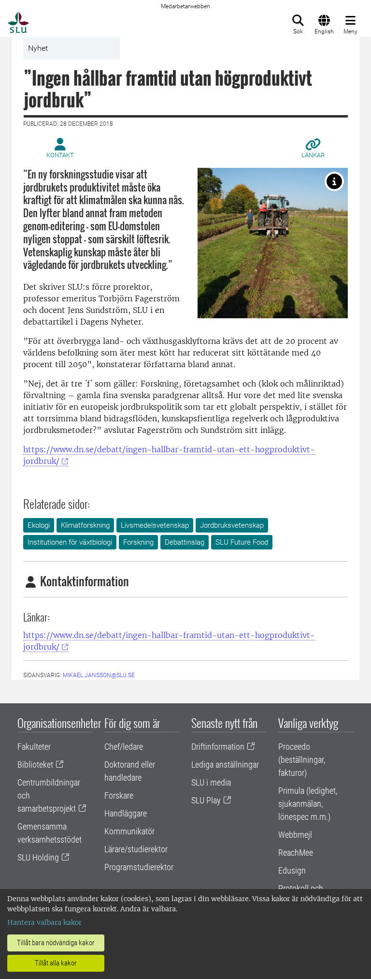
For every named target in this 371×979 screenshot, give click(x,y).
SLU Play (206, 800)
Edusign (292, 870)
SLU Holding (38, 857)
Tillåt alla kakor (56, 963)
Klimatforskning (85, 525)
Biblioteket (35, 764)
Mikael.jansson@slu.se (99, 675)
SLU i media (211, 782)
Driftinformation (217, 747)
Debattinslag (184, 542)
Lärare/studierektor (136, 849)
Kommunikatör (129, 831)
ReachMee (295, 852)
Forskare (118, 795)
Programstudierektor (138, 867)
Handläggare (125, 813)
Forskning (138, 542)
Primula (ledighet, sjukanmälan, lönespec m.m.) (307, 804)
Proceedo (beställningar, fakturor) (301, 760)
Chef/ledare (123, 747)
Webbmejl (295, 835)
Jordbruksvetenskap (232, 525)
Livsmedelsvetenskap (155, 525)
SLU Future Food (241, 542)
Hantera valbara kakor (44, 922)
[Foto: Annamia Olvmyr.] (334, 181)
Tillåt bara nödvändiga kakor (56, 942)
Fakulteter (34, 747)
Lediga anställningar (225, 764)
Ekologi (39, 525)
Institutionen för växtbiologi (70, 542)
